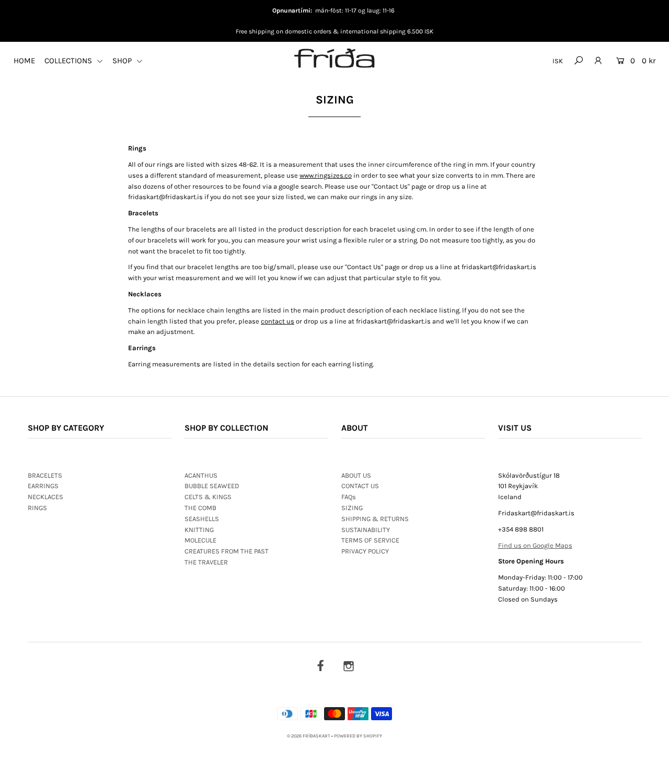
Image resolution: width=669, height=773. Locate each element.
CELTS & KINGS (208, 497)
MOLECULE (200, 540)
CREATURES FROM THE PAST (226, 551)
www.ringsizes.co (325, 175)
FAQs (348, 497)
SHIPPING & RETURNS (375, 519)
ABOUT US (356, 475)
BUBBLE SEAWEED (211, 486)
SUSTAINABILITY (365, 530)
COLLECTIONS (69, 60)
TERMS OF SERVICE (370, 540)
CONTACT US (360, 486)
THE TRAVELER (206, 562)
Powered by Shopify (358, 736)
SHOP (123, 60)
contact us (277, 321)
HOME (24, 60)
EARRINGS (43, 486)
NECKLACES (45, 497)
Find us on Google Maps (535, 545)
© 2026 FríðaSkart (308, 736)
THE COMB (200, 508)
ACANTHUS (200, 475)
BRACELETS (45, 475)
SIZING (352, 508)
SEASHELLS (201, 519)
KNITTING (199, 530)
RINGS (37, 508)
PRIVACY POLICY (365, 551)
